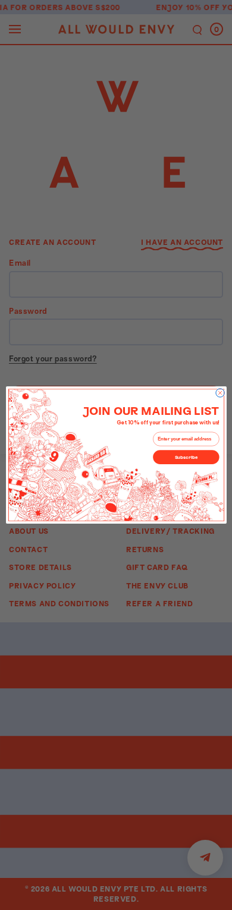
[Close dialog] (219, 393)
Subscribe (185, 456)
